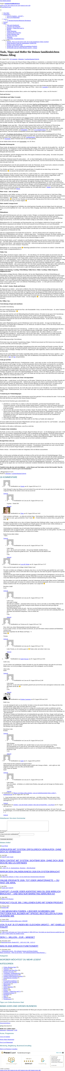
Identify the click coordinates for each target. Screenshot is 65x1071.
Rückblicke (6, 994)
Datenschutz (10, 1030)
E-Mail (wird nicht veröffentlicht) (9, 834)
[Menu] (0, 10)
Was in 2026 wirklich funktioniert (19, 946)
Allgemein (9, 37)
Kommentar (3, 831)
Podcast (5, 22)
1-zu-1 (5, 19)
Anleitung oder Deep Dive (14, 32)
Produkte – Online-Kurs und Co (15, 28)
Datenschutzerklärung (5, 1023)
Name (2, 832)
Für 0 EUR (6, 40)
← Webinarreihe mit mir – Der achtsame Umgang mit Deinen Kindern (19, 951)
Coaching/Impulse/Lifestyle (31, 59)
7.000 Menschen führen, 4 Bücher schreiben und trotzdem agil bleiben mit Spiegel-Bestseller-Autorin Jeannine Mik (31, 913)
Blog (4, 23)
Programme (6, 14)
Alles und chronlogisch (13, 25)
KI (4, 979)
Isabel (22, 761)
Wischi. (18, 188)
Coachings (45, 87)
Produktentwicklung (8, 993)
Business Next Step (12, 35)
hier (10, 357)
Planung (5, 988)
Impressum (3, 1030)
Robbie (49, 187)
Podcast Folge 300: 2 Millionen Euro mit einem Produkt (31, 902)
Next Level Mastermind (13, 17)
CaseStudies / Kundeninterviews (15, 38)
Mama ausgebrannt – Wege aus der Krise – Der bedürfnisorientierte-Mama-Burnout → (23, 952)
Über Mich (6, 13)
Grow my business (5, 1036)
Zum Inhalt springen (5, 0)
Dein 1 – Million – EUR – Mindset (17, 937)
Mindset (9, 29)
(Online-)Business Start (13, 34)
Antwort (5, 493)
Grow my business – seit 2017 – (15, 16)
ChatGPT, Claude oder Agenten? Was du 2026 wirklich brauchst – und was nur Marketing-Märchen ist (30, 892)
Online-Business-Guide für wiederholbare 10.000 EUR (21, 43)
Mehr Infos (59, 1052)
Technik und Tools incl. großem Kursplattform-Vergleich (22, 46)
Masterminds (6, 984)
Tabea (22, 513)
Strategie (5, 997)
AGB (15, 1030)
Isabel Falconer (24, 659)
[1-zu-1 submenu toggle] (7, 19)
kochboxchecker (30, 137)
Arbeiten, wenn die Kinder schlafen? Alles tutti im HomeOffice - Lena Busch (34, 804)
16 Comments (13, 59)
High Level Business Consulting (8, 1049)
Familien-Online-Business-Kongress (13, 976)
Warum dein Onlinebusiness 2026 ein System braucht (30, 871)
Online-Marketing (11, 31)
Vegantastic (7, 138)
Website (2, 836)
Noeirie (22, 486)
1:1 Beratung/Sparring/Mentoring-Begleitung (19, 20)
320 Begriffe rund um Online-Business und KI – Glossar (22, 48)
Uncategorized (7, 999)
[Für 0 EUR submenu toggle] (10, 40)
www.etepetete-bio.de (40, 129)
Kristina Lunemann (25, 699)
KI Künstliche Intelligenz (10, 981)
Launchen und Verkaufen (13, 26)
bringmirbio (24, 129)
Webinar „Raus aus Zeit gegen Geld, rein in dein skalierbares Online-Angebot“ (28, 41)
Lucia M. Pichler (24, 564)
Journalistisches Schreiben (10, 978)
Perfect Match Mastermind (7, 1039)
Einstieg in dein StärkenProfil (14, 44)
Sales (4, 996)
